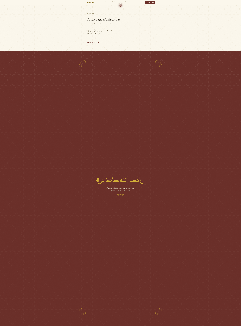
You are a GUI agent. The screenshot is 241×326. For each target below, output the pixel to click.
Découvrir (108, 2)
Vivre (130, 2)
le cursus (103, 30)
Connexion (91, 2)
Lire (126, 2)
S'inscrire (150, 2)
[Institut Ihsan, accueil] (120, 5)
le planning (98, 31)
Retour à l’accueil (93, 42)
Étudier (114, 2)
